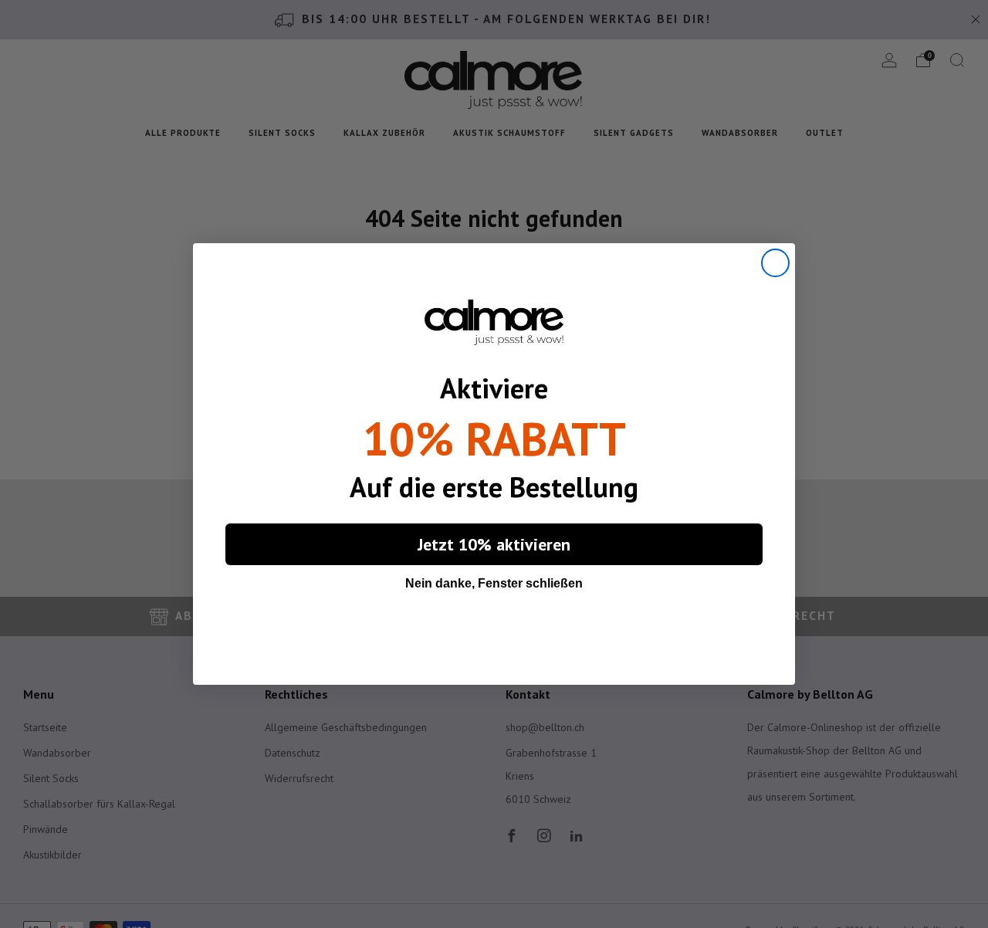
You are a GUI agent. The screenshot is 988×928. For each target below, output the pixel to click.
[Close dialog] (775, 262)
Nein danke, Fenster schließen (494, 583)
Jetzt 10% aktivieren (494, 544)
